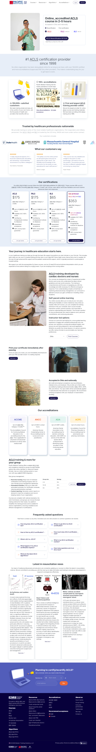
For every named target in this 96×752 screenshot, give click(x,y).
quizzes (41, 702)
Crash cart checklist (34, 720)
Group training (80, 702)
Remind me (38, 678)
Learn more (13, 358)
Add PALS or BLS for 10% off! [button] (54, 42)
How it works (79, 700)
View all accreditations (43, 110)
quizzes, (41, 700)
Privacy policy (59, 743)
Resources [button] (42, 2)
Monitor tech (12, 718)
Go (63, 683)
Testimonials (79, 709)
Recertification (51, 28)
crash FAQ (33, 718)
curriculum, (35, 715)
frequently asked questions (35, 707)
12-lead (12, 723)
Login (75, 2)
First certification (64, 28)
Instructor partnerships (79, 705)
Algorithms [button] (52, 2)
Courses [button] (32, 2)
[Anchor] (43, 18)
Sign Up (82, 2)
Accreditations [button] (63, 2)
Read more (21, 653)
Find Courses (73, 336)
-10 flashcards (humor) (36, 722)
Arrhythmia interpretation (16, 720)
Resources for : (34, 713)
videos (32, 711)
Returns (77, 743)
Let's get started (20, 240)
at (65, 678)
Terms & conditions (69, 743)
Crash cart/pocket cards (36, 704)
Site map (78, 711)
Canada (52, 716)
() (12, 725)
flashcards (42, 715)
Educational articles (34, 725)
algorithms (13, 732)
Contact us (80, 484)
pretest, (33, 700)
